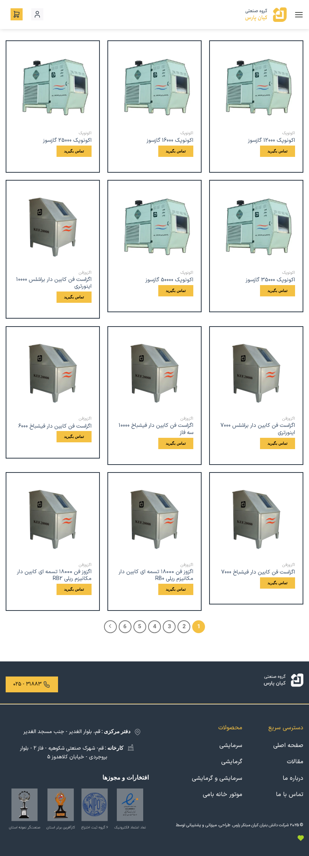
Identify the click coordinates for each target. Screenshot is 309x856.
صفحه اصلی (288, 745)
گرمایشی (231, 761)
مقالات (295, 761)
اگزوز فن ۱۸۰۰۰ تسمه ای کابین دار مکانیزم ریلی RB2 (54, 576)
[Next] (110, 626)
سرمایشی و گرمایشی (217, 778)
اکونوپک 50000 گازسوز (169, 280)
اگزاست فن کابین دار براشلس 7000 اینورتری (257, 429)
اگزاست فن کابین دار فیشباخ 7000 (258, 572)
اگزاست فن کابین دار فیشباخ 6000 (55, 426)
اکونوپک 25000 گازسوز (67, 140)
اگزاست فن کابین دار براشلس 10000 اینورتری (54, 283)
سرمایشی (230, 745)
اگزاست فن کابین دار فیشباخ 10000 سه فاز (156, 429)
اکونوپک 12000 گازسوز (271, 140)
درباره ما (293, 778)
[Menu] (298, 14)
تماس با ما (289, 794)
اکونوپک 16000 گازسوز (170, 140)
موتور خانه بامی (222, 794)
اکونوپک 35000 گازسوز (270, 280)
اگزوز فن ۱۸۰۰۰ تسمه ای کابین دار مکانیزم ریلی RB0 (156, 576)
